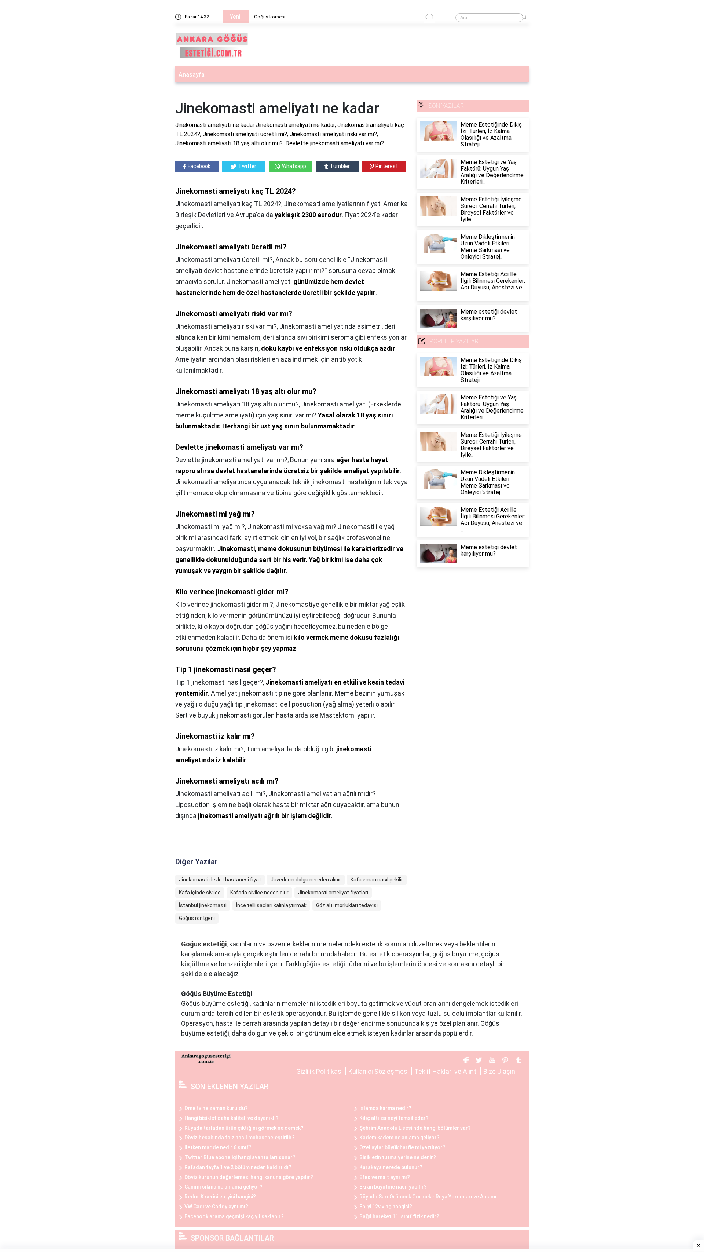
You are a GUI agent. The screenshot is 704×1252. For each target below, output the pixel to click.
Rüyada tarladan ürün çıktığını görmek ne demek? (244, 1128)
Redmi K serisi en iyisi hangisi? (220, 1197)
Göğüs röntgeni (197, 918)
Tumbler (340, 166)
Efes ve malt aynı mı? (384, 1177)
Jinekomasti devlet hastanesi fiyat (220, 880)
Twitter (247, 166)
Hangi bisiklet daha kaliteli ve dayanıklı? (231, 1118)
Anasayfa (192, 74)
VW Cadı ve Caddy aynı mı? (216, 1206)
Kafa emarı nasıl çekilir (377, 880)
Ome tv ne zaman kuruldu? (216, 1108)
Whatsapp (294, 166)
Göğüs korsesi (269, 16)
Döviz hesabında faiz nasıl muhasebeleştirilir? (239, 1137)
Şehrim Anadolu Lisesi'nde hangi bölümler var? (415, 1128)
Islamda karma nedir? (385, 1108)
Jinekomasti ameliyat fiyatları (333, 892)
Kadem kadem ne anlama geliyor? (399, 1137)
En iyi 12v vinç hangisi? (385, 1206)
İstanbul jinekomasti (203, 905)
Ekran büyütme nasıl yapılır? (393, 1187)
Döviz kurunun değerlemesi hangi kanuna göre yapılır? (248, 1177)
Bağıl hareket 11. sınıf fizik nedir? (399, 1216)
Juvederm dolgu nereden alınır (306, 880)
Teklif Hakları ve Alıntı (446, 1071)
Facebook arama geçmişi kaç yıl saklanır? (234, 1216)
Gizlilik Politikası (319, 1071)
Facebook (199, 166)
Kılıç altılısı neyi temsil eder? (394, 1118)
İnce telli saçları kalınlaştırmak (271, 905)
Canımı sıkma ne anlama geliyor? (223, 1187)
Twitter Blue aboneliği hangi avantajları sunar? (240, 1157)
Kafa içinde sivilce (200, 892)
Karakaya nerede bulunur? (390, 1167)
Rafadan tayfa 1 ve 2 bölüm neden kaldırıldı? (238, 1167)
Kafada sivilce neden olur (259, 892)
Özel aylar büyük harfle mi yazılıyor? (402, 1147)
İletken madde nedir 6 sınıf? (218, 1147)
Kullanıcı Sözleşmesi (378, 1071)
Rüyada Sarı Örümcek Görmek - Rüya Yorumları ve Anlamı (427, 1197)
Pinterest (386, 166)
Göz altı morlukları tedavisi (347, 905)
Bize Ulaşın (499, 1071)
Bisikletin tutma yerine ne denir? (397, 1157)
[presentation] (426, 18)
